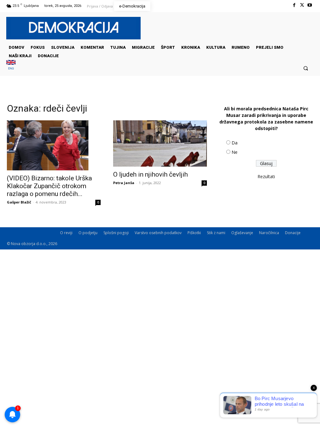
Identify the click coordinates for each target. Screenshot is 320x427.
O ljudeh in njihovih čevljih (150, 174)
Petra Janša (123, 182)
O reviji (66, 232)
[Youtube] (310, 5)
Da (235, 143)
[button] (306, 68)
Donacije (293, 232)
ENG (11, 68)
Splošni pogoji (116, 232)
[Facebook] (294, 5)
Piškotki (194, 232)
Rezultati (266, 176)
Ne (235, 152)
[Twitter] (302, 5)
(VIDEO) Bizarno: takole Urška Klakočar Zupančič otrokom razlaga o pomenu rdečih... (49, 186)
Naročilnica (269, 232)
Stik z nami (216, 232)
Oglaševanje (242, 232)
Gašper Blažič (19, 202)
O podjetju (88, 232)
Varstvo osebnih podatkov (158, 232)
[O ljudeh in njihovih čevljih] (160, 143)
